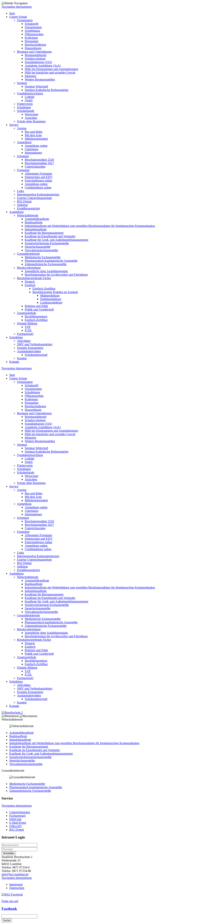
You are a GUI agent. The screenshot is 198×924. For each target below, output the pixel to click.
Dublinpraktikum (50, 299)
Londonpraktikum (51, 302)
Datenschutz (16, 888)
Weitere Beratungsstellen (40, 79)
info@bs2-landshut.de (15, 874)
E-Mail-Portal (17, 822)
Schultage (23, 156)
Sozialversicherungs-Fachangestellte (47, 243)
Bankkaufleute (34, 222)
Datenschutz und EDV (39, 177)
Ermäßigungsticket (28, 208)
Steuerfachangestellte (37, 246)
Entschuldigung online (38, 180)
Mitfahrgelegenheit (36, 138)
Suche (6, 920)
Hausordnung (33, 48)
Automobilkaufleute (37, 218)
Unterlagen (31, 149)
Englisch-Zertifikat (43, 288)
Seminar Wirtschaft (36, 86)
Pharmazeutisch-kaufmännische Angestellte (51, 260)
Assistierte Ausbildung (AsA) (43, 65)
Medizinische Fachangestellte (43, 257)
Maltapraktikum (50, 295)
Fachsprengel (25, 333)
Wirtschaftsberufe (27, 215)
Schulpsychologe (35, 58)
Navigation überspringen (17, 6)
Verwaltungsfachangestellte (41, 250)
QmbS (29, 100)
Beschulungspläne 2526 (39, 159)
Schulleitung (32, 30)
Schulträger (24, 107)
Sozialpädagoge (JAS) (38, 62)
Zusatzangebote (26, 313)
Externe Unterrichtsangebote (34, 198)
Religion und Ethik (36, 306)
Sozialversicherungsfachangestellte (30, 757)
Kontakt (14, 361)
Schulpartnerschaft (36, 354)
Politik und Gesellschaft (39, 309)
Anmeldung (24, 142)
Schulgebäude (25, 110)
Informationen (33, 152)
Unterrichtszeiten (35, 166)
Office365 (15, 826)
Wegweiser (31, 114)
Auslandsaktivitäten (29, 351)
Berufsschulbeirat (35, 44)
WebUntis (15, 819)
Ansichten (31, 117)
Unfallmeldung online (38, 187)
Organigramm (33, 27)
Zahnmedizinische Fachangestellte (46, 264)
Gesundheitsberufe (28, 253)
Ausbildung (16, 212)
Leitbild (29, 97)
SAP (28, 327)
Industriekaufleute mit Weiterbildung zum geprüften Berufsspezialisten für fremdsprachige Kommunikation (90, 225)
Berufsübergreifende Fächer (34, 278)
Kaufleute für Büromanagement (44, 232)
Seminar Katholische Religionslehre (46, 90)
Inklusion (30, 76)
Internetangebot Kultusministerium (38, 194)
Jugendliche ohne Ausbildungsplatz (46, 271)
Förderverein (25, 104)
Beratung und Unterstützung (34, 51)
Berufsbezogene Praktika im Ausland (55, 292)
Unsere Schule (18, 16)
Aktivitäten (24, 340)
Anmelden (8, 853)
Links (20, 191)
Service (13, 124)
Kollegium (31, 37)
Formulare (23, 170)
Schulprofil (31, 23)
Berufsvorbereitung (29, 267)
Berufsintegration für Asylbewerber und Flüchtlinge (56, 274)
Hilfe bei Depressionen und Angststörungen (51, 69)
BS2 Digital (24, 201)
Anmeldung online (36, 145)
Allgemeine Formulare (38, 173)
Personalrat (31, 41)
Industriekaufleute (36, 229)
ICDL (28, 330)
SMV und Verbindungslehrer (34, 344)
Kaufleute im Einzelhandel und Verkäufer (50, 236)
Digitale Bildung (27, 323)
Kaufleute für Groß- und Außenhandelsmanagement (56, 239)
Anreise (21, 128)
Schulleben (16, 337)
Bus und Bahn (33, 131)
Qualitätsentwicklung (30, 93)
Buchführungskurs (36, 316)
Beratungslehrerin (35, 55)
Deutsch (30, 281)
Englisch (30, 285)
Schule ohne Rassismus (31, 121)
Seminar (22, 83)
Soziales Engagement (30, 347)
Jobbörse (22, 205)
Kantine (22, 358)
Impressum (16, 884)
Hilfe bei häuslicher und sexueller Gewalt (50, 72)
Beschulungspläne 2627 (39, 163)
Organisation (25, 20)
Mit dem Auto (33, 135)
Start (12, 13)
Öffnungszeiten (34, 34)
